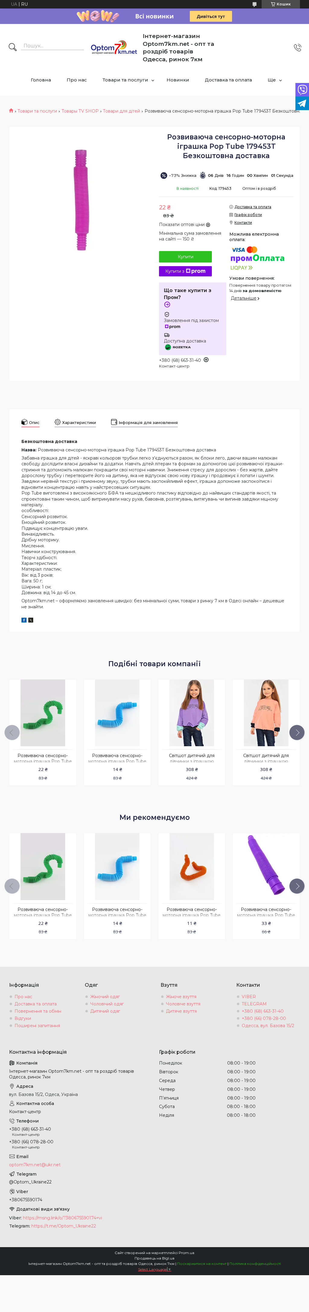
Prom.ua (186, 1252)
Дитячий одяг (105, 1011)
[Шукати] (12, 47)
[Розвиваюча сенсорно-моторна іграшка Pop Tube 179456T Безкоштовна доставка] (117, 713)
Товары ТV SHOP (80, 111)
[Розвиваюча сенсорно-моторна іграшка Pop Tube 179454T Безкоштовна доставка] (42, 713)
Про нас (77, 80)
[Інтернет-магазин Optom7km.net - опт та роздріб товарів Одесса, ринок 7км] (114, 47)
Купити (185, 257)
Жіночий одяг (105, 996)
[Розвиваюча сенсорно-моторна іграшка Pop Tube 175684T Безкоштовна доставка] (266, 866)
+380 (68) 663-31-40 (263, 1011)
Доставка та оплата (228, 80)
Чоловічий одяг (107, 1004)
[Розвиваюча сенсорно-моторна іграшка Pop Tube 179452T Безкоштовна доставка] (191, 866)
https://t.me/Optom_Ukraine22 (63, 1226)
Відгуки (22, 1018)
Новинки (178, 80)
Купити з (174, 271)
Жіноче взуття (181, 996)
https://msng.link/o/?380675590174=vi (62, 1218)
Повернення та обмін (37, 1011)
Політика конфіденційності (255, 1263)
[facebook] (24, 621)
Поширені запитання (37, 1025)
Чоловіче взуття (183, 1004)
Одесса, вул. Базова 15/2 (268, 1025)
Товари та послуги (125, 80)
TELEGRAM (254, 1004)
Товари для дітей (121, 111)
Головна (41, 80)
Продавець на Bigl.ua (154, 1258)
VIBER (249, 996)
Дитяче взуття (181, 1011)
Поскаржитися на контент (202, 1263)
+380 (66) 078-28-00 (264, 1018)
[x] (30, 621)
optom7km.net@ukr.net (35, 1164)
